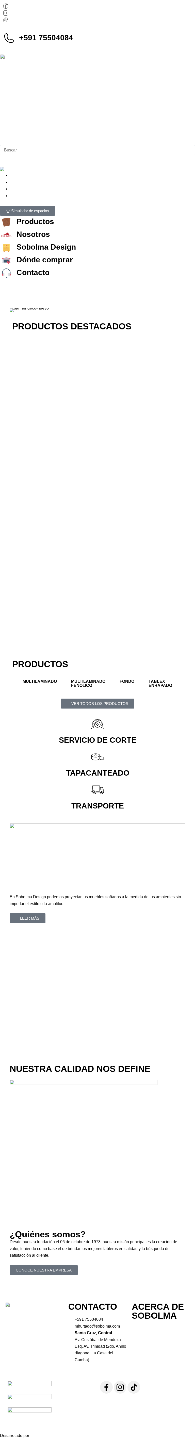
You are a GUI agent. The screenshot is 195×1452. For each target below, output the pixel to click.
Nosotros (33, 234)
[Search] (6, 160)
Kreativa (37, 1435)
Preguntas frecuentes (47, 27)
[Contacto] (6, 273)
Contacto (33, 272)
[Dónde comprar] (6, 260)
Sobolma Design (46, 247)
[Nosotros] (6, 234)
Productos (35, 221)
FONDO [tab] (127, 681)
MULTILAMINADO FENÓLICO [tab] (88, 683)
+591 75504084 (46, 37)
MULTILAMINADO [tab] (40, 681)
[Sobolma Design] (6, 247)
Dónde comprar (45, 259)
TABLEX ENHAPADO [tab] (160, 683)
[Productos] (6, 222)
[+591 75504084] (9, 38)
